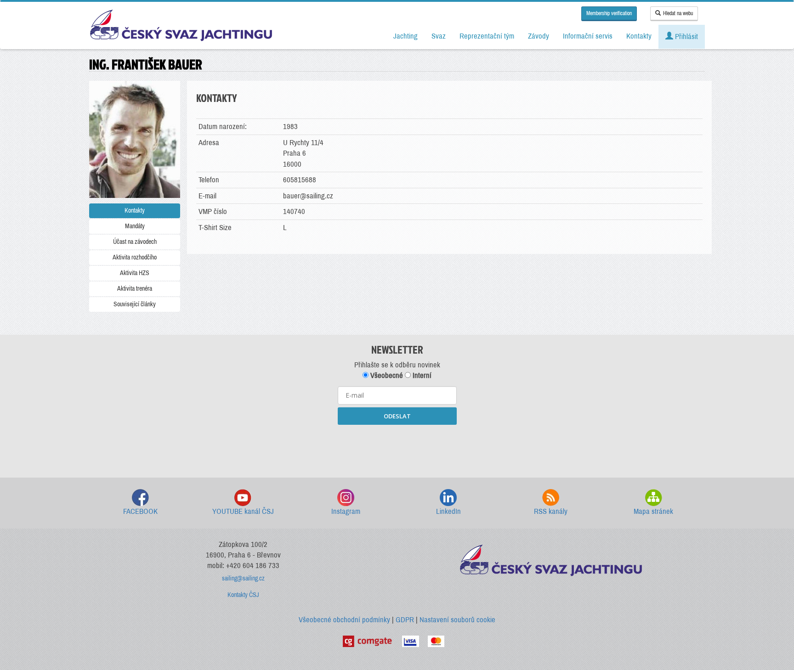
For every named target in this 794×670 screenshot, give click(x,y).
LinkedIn (448, 511)
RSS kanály (550, 511)
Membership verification (609, 13)
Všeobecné (386, 375)
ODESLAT (397, 416)
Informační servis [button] (588, 36)
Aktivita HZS (134, 273)
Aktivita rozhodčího (135, 257)
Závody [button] (538, 36)
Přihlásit (685, 36)
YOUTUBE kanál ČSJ (243, 511)
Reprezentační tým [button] (486, 36)
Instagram (345, 511)
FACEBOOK (140, 511)
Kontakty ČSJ (243, 594)
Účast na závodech (135, 241)
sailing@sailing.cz (243, 578)
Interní (421, 375)
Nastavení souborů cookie (457, 620)
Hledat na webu (678, 13)
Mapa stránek (653, 511)
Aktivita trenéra (134, 288)
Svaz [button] (438, 36)
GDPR (405, 620)
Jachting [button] (405, 36)
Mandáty (135, 226)
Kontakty (135, 210)
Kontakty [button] (639, 36)
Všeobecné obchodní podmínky (344, 620)
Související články (134, 304)
